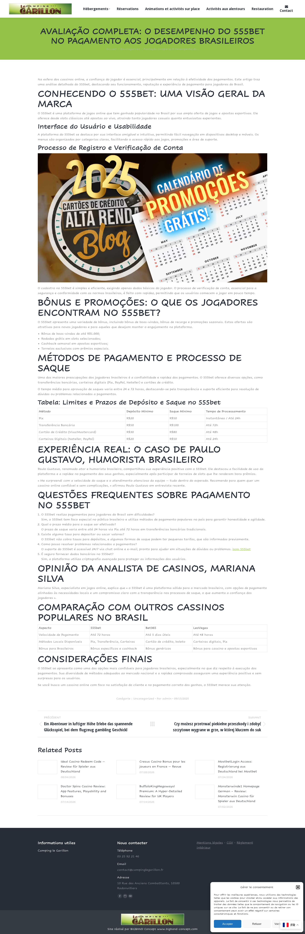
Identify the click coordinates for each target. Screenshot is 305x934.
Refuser (256, 923)
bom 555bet (241, 549)
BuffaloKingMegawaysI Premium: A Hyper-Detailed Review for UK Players (160, 791)
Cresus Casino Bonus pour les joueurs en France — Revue (162, 764)
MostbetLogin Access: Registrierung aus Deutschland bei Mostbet (237, 766)
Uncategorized (143, 698)
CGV (230, 842)
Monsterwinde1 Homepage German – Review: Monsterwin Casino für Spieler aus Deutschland (238, 793)
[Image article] (47, 767)
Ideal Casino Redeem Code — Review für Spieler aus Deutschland (83, 766)
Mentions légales (210, 842)
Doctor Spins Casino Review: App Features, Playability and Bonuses (83, 791)
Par (164, 698)
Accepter (227, 923)
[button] (298, 887)
